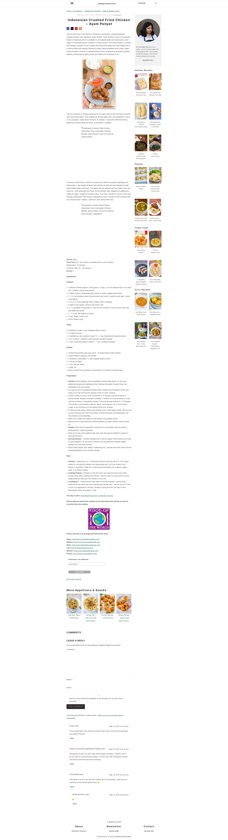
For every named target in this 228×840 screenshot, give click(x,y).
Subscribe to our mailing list (78, 559)
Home (69, 11)
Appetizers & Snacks (93, 11)
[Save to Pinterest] (76, 28)
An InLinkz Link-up (74, 579)
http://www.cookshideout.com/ (85, 554)
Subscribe (114, 831)
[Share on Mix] (80, 28)
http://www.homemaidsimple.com (87, 542)
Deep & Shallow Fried (111, 11)
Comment (71, 649)
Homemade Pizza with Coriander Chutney (96, 496)
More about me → (148, 60)
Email (69, 687)
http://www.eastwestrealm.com (86, 551)
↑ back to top (114, 822)
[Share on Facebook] (68, 28)
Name (69, 679)
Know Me (149, 831)
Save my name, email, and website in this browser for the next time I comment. (96, 700)
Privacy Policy (79, 831)
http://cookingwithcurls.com (82, 548)
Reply (72, 738)
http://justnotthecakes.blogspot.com (86, 545)
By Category (78, 11)
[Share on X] (72, 28)
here (75, 259)
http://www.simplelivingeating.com (85, 539)
